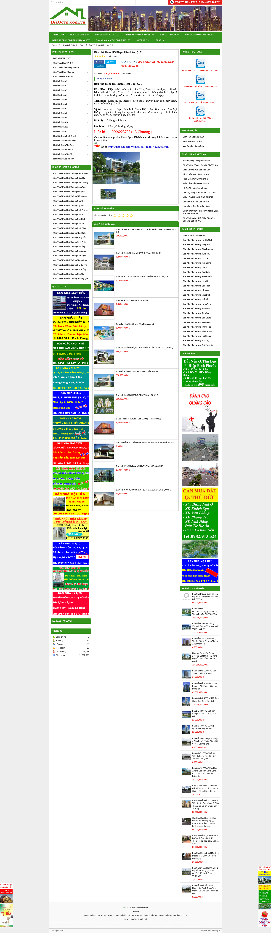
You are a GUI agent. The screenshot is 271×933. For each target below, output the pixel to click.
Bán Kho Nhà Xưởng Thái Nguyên (198, 345)
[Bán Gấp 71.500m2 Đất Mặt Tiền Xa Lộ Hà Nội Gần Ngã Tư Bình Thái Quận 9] (186, 761)
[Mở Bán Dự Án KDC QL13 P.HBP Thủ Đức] (200, 474)
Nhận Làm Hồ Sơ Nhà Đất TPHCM (198, 197)
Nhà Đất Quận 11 (60, 127)
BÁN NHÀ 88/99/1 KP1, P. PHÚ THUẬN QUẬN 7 (137, 395)
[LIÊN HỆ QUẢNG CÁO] (200, 410)
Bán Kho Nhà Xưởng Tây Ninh (196, 272)
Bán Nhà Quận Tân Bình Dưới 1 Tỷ (113, 40)
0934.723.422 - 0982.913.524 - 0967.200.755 (197, 2)
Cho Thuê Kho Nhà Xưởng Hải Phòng (69, 269)
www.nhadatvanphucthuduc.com (173, 915)
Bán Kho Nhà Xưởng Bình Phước (198, 277)
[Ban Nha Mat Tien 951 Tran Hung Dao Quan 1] (71, 303)
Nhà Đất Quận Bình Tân (63, 159)
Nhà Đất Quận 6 (60, 104)
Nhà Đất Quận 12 (60, 131)
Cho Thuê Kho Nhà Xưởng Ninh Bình (69, 228)
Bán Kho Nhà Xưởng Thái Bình (196, 299)
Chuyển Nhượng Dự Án (193, 137)
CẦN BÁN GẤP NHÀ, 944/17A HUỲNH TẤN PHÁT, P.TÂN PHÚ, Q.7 (145, 348)
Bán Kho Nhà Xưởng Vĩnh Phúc (197, 308)
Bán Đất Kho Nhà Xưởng (138, 35)
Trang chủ (58, 35)
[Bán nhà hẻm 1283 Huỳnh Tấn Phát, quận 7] (104, 333)
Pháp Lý (160, 40)
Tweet (111, 62)
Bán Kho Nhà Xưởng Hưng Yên (197, 304)
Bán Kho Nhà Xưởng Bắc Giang (197, 318)
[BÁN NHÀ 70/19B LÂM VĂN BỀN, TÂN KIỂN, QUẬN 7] (104, 475)
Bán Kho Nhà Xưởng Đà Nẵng (196, 313)
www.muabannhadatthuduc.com (120, 915)
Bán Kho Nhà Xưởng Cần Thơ (196, 267)
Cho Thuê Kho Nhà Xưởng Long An (69, 192)
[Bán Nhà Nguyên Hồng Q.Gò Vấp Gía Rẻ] (71, 603)
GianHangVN (215, 931)
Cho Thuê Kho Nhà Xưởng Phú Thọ (68, 274)
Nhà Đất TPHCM (168, 35)
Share (99, 62)
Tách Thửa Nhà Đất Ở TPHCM (196, 174)
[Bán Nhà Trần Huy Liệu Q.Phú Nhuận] (71, 478)
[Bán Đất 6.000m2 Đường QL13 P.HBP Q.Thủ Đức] (186, 733)
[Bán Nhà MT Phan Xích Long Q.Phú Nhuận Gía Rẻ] (71, 503)
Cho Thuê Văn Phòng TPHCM (66, 67)
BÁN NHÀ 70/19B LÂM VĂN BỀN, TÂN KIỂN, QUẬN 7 (139, 466)
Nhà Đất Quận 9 (60, 118)
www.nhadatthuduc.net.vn (95, 915)
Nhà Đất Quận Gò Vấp (63, 150)
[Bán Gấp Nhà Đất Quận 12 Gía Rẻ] (71, 328)
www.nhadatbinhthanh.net (135, 919)
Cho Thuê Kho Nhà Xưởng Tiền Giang (70, 196)
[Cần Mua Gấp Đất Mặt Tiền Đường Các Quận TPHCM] (264, 875)
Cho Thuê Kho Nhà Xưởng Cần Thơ (69, 201)
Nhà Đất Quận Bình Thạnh (64, 136)
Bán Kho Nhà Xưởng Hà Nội (195, 281)
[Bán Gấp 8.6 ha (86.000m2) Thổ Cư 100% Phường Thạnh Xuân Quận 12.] (186, 646)
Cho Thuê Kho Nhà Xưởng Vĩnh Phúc (69, 242)
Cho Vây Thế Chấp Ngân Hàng (196, 206)
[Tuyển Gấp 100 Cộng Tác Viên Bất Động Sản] (264, 918)
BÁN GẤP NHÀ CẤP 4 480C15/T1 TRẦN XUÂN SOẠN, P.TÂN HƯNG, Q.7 (146, 230)
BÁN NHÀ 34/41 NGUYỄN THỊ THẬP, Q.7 (134, 300)
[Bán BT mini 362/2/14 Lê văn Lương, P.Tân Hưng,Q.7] (104, 428)
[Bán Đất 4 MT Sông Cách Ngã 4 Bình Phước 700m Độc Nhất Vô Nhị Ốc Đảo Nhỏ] (186, 746)
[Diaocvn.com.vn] (68, 24)
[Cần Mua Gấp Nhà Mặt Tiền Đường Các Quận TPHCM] (6, 893)
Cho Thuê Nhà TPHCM (63, 63)
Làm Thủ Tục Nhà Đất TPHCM (196, 202)
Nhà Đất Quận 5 (60, 99)
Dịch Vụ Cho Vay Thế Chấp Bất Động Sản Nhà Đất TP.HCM (199, 219)
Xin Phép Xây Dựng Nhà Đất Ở (196, 161)
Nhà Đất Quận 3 (60, 90)
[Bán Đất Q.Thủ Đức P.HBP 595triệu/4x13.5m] (200, 372)
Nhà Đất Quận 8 (60, 113)
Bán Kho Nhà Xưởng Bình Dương (198, 249)
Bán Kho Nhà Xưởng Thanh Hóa (197, 327)
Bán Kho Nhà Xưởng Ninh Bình (196, 295)
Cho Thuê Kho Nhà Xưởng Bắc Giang (69, 251)
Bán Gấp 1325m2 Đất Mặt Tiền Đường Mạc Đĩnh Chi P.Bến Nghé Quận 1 (205, 855)
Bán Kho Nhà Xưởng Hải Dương (197, 331)
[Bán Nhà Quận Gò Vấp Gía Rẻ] (71, 528)
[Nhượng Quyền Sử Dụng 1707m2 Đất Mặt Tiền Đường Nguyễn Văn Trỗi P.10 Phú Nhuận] (186, 661)
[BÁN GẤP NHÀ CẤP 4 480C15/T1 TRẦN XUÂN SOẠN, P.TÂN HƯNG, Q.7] (104, 238)
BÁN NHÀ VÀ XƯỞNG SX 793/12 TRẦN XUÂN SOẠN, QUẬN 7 (143, 490)
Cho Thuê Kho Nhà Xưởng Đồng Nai (69, 178)
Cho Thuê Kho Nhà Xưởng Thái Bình (69, 233)
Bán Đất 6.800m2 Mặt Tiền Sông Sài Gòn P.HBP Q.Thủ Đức (204, 713)
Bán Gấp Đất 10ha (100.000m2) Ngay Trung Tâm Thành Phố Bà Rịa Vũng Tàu (205, 611)
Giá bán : (98, 74)
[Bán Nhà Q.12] (71, 378)
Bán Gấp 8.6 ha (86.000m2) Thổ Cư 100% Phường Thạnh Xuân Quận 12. (205, 641)
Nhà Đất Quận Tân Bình (63, 154)
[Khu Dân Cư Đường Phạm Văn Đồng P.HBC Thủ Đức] (200, 447)
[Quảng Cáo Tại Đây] (6, 916)
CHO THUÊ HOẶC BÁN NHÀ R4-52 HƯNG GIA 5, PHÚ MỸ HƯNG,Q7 (146, 442)
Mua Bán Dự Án (78, 35)
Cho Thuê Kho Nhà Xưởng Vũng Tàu (69, 187)
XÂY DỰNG (142, 40)
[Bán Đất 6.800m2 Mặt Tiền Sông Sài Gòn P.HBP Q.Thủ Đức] (186, 718)
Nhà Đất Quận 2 (60, 86)
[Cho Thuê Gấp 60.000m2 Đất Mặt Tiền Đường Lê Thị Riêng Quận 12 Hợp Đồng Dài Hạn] (186, 793)
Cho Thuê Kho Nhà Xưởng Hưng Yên (69, 237)
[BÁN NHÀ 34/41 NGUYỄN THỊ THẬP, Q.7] (104, 309)
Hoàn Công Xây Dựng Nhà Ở (195, 179)
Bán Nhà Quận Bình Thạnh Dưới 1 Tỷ (71, 40)
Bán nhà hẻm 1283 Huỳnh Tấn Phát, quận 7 (135, 324)
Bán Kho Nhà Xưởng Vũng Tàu (196, 254)
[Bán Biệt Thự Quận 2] (71, 353)
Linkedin (101, 66)
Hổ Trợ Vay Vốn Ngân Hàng (195, 188)
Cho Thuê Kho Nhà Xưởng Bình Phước (70, 210)
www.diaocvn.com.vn (139, 908)
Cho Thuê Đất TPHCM (63, 77)
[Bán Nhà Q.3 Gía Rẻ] (71, 428)
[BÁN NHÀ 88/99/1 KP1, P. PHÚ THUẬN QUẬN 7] (104, 404)
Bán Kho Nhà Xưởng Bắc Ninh (196, 286)
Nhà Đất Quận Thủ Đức (63, 145)
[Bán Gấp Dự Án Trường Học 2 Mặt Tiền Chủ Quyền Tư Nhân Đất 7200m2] (186, 601)
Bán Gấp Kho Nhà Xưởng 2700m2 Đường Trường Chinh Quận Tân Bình (205, 626)
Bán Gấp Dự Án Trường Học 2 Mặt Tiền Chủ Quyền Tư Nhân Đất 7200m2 (205, 596)
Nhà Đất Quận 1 (60, 81)
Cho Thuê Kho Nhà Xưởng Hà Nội (68, 215)
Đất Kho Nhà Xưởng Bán (194, 235)
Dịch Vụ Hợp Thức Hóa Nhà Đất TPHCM (200, 165)
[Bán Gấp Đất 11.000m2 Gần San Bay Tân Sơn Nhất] (186, 678)
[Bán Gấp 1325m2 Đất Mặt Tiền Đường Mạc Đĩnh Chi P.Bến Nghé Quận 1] (186, 860)
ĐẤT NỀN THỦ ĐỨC (62, 58)
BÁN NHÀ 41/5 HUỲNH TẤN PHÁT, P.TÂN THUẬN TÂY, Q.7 (142, 277)
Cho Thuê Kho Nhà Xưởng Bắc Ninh (69, 219)
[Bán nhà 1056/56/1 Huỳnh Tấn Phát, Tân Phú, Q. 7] (104, 380)
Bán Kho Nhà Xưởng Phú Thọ (196, 340)
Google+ (135, 911)
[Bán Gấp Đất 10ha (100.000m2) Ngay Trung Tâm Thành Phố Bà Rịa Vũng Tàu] (186, 616)
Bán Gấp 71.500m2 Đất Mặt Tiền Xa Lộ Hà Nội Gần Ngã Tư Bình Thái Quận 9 (204, 756)
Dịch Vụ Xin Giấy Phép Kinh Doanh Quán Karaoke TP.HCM (200, 212)
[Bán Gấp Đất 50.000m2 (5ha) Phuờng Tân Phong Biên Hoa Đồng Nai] (186, 691)
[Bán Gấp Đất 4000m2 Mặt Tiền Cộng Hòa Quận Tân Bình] (186, 706)
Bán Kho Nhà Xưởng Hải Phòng (197, 336)
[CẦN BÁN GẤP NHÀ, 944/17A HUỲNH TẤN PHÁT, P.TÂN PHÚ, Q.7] (104, 357)
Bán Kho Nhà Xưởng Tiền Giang (197, 263)
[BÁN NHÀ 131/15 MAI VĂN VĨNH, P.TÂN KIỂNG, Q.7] (104, 262)
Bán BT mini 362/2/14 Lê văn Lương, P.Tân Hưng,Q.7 (139, 419)
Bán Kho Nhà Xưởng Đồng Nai (196, 245)
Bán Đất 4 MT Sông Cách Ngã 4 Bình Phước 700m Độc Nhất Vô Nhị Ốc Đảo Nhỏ (205, 741)
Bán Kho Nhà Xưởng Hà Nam (196, 290)
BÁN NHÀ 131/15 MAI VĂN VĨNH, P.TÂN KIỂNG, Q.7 (139, 253)
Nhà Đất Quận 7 (60, 109)
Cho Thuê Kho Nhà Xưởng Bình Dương (70, 183)
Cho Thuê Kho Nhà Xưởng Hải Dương (70, 265)
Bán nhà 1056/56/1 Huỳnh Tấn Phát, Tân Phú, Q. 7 (138, 371)
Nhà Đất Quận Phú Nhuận (64, 141)
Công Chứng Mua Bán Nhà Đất (196, 170)
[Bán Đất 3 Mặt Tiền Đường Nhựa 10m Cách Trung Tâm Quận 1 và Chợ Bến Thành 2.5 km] (186, 893)
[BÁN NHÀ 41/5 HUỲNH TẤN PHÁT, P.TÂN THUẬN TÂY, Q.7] (104, 286)
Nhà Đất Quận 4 (60, 95)
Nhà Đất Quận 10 (60, 122)
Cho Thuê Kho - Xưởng (63, 72)
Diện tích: (126, 74)
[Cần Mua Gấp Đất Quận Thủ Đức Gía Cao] (200, 522)
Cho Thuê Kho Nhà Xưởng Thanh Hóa (70, 260)
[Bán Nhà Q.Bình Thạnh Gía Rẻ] (71, 553)
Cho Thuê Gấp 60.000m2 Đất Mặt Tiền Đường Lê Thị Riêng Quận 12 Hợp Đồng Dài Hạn (205, 788)
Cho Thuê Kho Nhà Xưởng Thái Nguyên (70, 279)
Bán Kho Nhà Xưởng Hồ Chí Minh (197, 240)
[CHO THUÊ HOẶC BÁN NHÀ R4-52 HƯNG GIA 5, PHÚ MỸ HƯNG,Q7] (104, 451)
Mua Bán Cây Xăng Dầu (107, 35)
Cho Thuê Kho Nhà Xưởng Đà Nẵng (69, 247)
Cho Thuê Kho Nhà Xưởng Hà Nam (68, 224)
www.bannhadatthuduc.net (146, 915)
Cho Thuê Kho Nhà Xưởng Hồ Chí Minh (70, 173)
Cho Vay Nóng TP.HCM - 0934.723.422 (199, 193)
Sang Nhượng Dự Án (192, 141)
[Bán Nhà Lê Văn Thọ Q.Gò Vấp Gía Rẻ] (200, 571)
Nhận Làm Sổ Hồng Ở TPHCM (196, 183)
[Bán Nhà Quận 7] (71, 403)
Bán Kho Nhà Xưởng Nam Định (196, 322)
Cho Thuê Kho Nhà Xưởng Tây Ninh (69, 205)
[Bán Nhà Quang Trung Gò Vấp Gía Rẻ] (71, 578)
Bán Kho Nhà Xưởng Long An (196, 258)
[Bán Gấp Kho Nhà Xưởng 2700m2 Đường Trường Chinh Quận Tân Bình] (186, 631)
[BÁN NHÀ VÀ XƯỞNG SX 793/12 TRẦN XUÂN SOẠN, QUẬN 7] (104, 499)
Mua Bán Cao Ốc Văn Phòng (199, 35)
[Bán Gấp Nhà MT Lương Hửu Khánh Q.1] (71, 453)
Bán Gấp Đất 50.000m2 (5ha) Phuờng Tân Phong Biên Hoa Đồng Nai (205, 686)
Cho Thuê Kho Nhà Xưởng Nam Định (69, 256)
